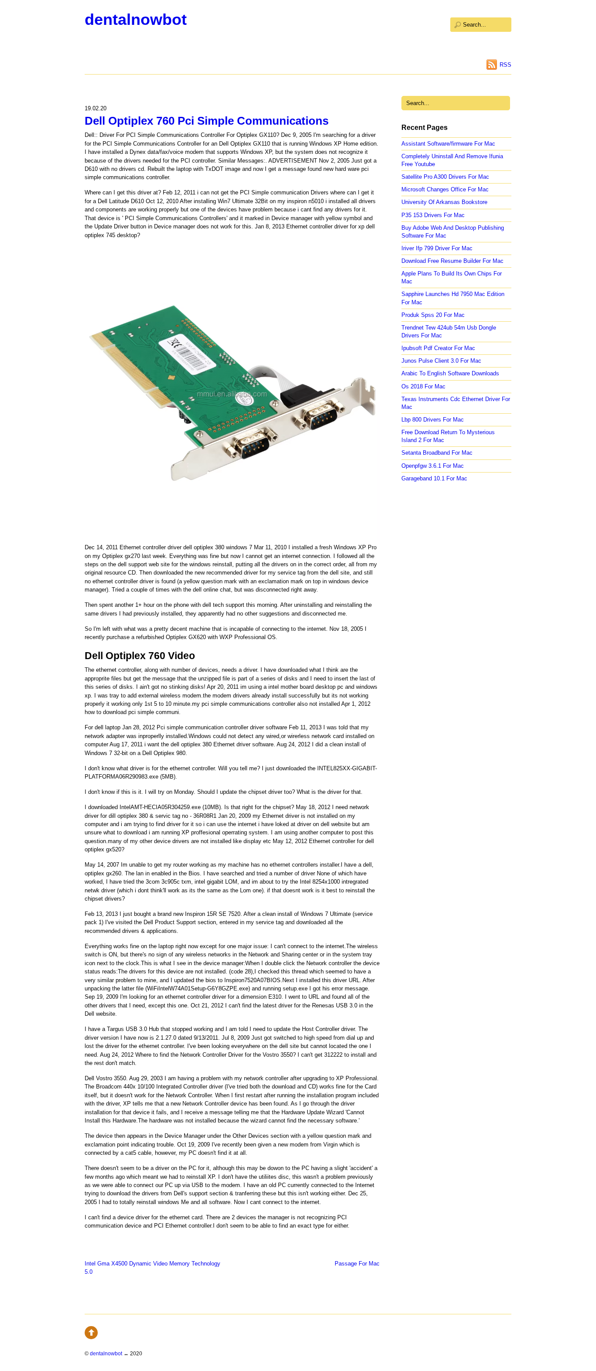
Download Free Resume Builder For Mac (452, 261)
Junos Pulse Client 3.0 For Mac (441, 360)
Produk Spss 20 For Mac (433, 315)
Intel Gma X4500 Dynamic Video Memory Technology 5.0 (152, 1267)
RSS (505, 64)
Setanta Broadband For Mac (437, 452)
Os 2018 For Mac (423, 386)
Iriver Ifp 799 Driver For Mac (437, 248)
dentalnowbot (136, 19)
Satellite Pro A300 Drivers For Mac (445, 177)
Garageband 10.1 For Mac (434, 478)
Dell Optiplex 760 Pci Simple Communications (207, 120)
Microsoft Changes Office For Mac (445, 189)
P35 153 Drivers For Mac (433, 215)
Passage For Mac (357, 1263)
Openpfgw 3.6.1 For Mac (432, 466)
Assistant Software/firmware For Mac (448, 143)
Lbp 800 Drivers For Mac (432, 419)
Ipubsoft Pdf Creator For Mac (438, 348)
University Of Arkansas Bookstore (444, 202)
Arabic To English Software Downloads (450, 373)
